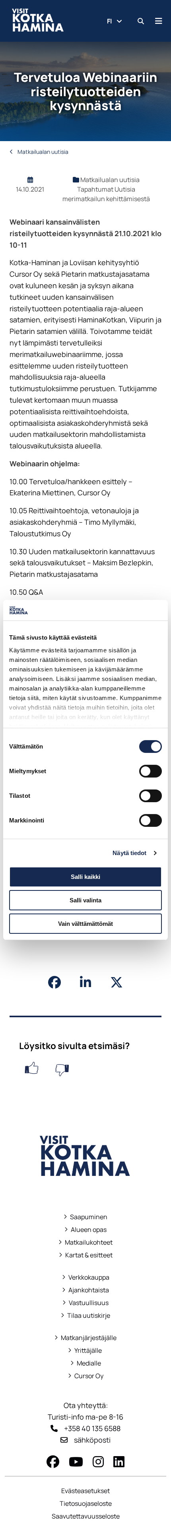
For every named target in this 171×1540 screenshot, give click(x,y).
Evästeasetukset (85, 1490)
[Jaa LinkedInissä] (85, 982)
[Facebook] (53, 1461)
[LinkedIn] (118, 1461)
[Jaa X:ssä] (116, 982)
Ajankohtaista (88, 1290)
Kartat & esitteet (86, 1255)
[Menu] (159, 21)
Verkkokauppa (85, 1277)
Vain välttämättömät (85, 923)
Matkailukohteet (85, 1242)
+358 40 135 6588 (92, 1428)
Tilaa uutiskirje (88, 1315)
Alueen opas (85, 1230)
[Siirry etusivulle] (85, 1187)
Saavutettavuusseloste (86, 1516)
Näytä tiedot (129, 853)
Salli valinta (85, 900)
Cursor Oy (85, 1376)
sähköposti (92, 1440)
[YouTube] (76, 1461)
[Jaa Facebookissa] (54, 982)
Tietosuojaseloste (86, 1503)
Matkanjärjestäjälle (85, 1338)
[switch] (150, 771)
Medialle (89, 1363)
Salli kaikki (85, 876)
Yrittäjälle (85, 1350)
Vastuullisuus (85, 1303)
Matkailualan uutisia (42, 151)
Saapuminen (85, 1217)
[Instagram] (98, 1461)
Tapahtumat (96, 189)
